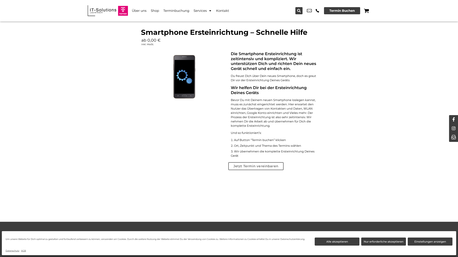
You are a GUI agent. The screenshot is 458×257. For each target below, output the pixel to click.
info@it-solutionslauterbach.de (309, 11)
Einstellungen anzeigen (430, 241)
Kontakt (222, 11)
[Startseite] (102, 11)
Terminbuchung (176, 11)
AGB (23, 250)
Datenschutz (12, 250)
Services (200, 11)
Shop (155, 11)
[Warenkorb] (366, 10)
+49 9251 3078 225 (317, 11)
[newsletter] (453, 137)
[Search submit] (299, 10)
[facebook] (453, 119)
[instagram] (453, 128)
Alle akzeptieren (337, 241)
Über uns (139, 11)
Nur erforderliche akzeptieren (383, 241)
